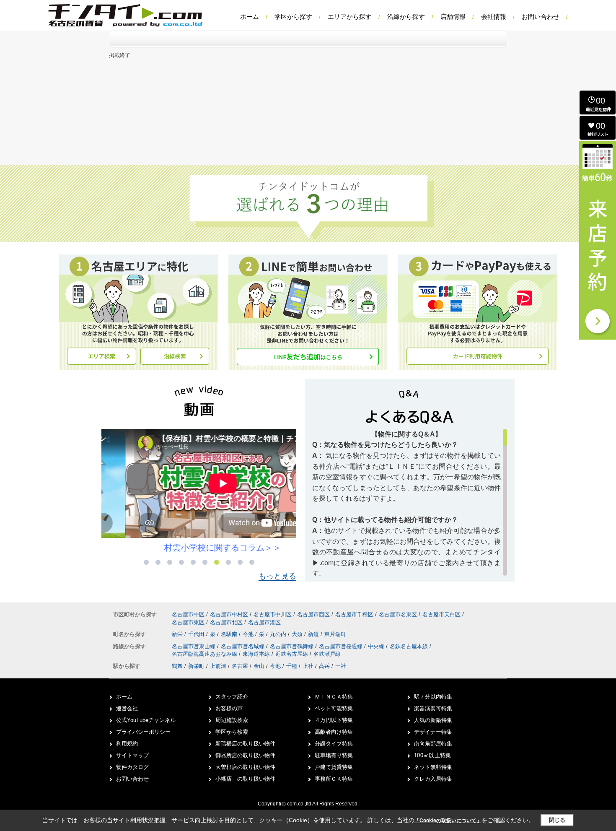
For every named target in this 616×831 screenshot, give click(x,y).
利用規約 (127, 743)
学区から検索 (231, 732)
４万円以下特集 (334, 720)
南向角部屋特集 (433, 743)
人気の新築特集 (433, 720)
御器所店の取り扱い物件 (245, 755)
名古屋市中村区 (229, 614)
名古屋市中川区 (273, 614)
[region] (409, 502)
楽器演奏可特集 (433, 708)
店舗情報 (453, 16)
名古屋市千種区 (354, 614)
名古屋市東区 (188, 622)
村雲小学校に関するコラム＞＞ (199, 547)
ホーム (249, 16)
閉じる (557, 820)
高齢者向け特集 (334, 732)
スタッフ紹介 (231, 696)
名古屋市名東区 (398, 614)
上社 (308, 666)
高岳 (324, 666)
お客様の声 (229, 708)
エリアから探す (350, 16)
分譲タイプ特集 (334, 743)
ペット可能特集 (334, 708)
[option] (198, 491)
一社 (340, 666)
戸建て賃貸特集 (334, 767)
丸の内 (279, 634)
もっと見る (277, 576)
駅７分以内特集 (433, 696)
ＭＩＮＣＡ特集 (334, 696)
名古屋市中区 (188, 614)
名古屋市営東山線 (194, 646)
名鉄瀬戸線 (327, 654)
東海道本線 (257, 654)
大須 (298, 634)
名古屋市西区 (313, 614)
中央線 (377, 646)
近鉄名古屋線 (292, 654)
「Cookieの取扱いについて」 (447, 820)
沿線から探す (406, 16)
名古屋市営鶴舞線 (292, 646)
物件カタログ (132, 767)
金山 (259, 666)
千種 (291, 666)
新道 (314, 634)
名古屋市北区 (226, 622)
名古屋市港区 (264, 622)
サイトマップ (132, 755)
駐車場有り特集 (334, 755)
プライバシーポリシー (143, 732)
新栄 (178, 634)
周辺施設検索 (231, 720)
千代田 (197, 634)
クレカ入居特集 (433, 779)
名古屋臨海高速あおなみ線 (205, 654)
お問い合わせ (540, 16)
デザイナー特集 (433, 732)
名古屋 (240, 666)
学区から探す (293, 16)
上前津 (218, 666)
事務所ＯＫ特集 (334, 779)
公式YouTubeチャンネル (146, 720)
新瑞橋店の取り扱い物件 (245, 743)
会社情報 (493, 16)
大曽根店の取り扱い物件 (245, 767)
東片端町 (335, 634)
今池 (249, 634)
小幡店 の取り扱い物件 (245, 779)
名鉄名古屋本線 (410, 646)
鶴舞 (177, 666)
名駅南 (230, 634)
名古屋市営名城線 (243, 646)
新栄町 (196, 666)
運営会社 (127, 708)
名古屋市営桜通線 (341, 646)
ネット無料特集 (433, 767)
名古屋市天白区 (441, 614)
